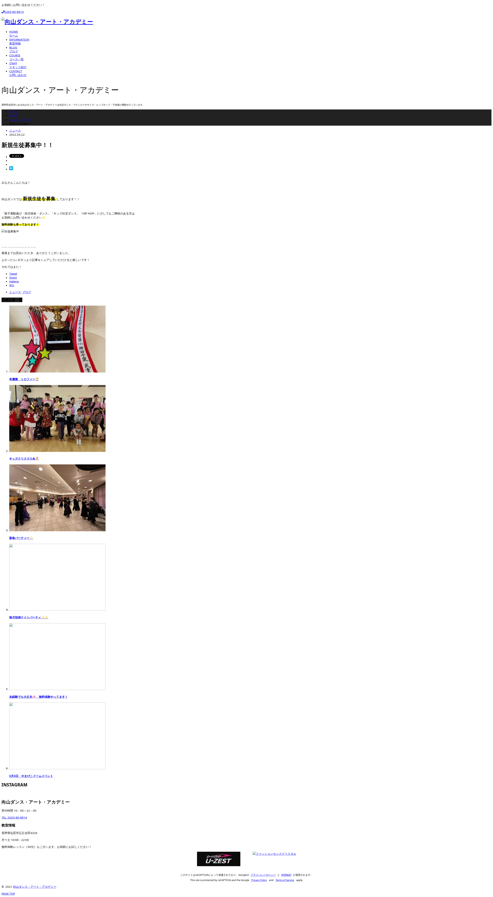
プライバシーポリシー (263, 875)
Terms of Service (285, 880)
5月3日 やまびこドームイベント (31, 776)
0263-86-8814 (14, 12)
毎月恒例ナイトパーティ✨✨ (28, 617)
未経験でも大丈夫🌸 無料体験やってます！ (38, 697)
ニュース (15, 130)
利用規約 (286, 875)
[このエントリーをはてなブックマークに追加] (11, 169)
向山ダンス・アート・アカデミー (34, 887)
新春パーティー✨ (21, 538)
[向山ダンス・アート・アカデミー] (47, 21)
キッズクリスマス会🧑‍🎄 (24, 458)
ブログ (26, 292)
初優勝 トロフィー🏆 (24, 379)
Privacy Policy (259, 880)
